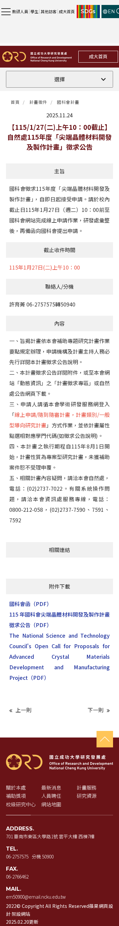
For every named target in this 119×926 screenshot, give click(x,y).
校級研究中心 (21, 804)
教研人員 (20, 11)
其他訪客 (49, 11)
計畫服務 (87, 787)
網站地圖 (51, 804)
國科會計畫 (68, 102)
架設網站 (21, 914)
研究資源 (87, 795)
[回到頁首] (105, 739)
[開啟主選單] (6, 11)
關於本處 (16, 787)
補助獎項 (16, 795)
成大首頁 (67, 11)
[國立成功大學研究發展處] (37, 56)
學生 (34, 11)
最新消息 (51, 787)
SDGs (88, 11)
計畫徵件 (38, 102)
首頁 (15, 102)
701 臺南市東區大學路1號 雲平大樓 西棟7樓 (50, 836)
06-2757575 (17, 856)
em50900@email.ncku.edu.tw (36, 896)
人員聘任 (51, 795)
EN (111, 11)
